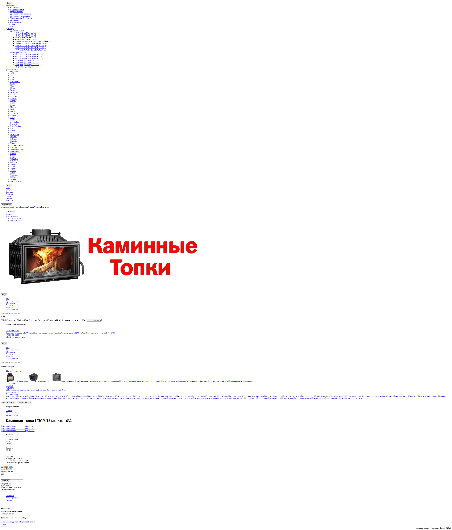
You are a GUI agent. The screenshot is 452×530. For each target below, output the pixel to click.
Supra (12, 169)
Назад (9, 3)
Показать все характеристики (17, 463)
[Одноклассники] (5, 467)
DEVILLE (14, 92)
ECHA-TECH (15, 94)
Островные (14, 20)
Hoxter (13, 111)
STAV (12, 166)
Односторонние (16, 12)
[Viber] (7, 467)
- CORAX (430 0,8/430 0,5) (25, 39)
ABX (12, 73)
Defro (12, 88)
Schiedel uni (15, 152)
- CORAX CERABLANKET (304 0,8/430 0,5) (33, 41)
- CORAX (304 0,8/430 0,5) (25, 35)
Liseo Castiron (15, 126)
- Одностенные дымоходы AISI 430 (29, 58)
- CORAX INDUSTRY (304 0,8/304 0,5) (30, 46)
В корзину (5, 481)
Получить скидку (8, 489)
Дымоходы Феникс (18, 52)
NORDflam (14, 135)
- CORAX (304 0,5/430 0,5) (25, 33)
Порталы (9, 27)
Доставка (9, 192)
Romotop (13, 147)
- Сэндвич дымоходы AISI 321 (27, 63)
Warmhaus (14, 175)
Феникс (13, 179)
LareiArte (14, 124)
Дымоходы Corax (17, 31)
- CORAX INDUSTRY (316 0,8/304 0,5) (30, 50)
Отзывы (9, 198)
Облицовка (10, 24)
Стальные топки (17, 7)
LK (11, 128)
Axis (12, 77)
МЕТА (13, 177)
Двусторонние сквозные (20, 16)
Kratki (12, 120)
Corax (12, 84)
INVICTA (14, 113)
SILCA (13, 158)
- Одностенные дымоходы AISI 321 (29, 56)
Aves (12, 75)
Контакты (10, 200)
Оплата (9, 190)
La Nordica (14, 122)
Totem (12, 173)
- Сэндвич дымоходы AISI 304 (27, 60)
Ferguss (13, 101)
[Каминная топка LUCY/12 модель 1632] (17, 426)
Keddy (12, 118)
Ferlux (12, 103)
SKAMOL (14, 160)
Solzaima (13, 162)
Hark (12, 109)
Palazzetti (13, 139)
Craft (12, 86)
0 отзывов (9, 437)
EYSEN (13, 99)
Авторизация (15, 218)
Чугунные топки (17, 10)
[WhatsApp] (10, 467)
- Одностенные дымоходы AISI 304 (29, 54)
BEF (12, 80)
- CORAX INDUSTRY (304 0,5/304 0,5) (30, 43)
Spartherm (14, 164)
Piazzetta (13, 141)
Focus (12, 105)
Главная (9, 411)
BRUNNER (15, 82)
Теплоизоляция (12, 69)
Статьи (8, 196)
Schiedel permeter (17, 149)
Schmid (13, 154)
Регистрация (15, 220)
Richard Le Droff (16, 145)
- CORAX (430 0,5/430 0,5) (25, 37)
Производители (12, 71)
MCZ (12, 132)
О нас (8, 188)
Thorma (13, 171)
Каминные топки (13, 5)
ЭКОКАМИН (16, 181)
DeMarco (13, 90)
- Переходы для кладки (24, 67)
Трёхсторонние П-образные (21, 18)
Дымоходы (10, 29)
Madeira (13, 130)
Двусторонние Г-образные (21, 14)
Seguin (13, 156)
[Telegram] (12, 467)
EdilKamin (14, 96)
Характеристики (12, 498)
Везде (8, 299)
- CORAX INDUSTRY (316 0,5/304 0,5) (30, 48)
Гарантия (9, 194)
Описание (10, 496)
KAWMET (14, 116)
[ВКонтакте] (2, 467)
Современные (16, 22)
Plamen (13, 143)
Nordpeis (13, 137)
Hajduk (13, 107)
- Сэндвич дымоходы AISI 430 (27, 65)
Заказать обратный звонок (16, 324)
